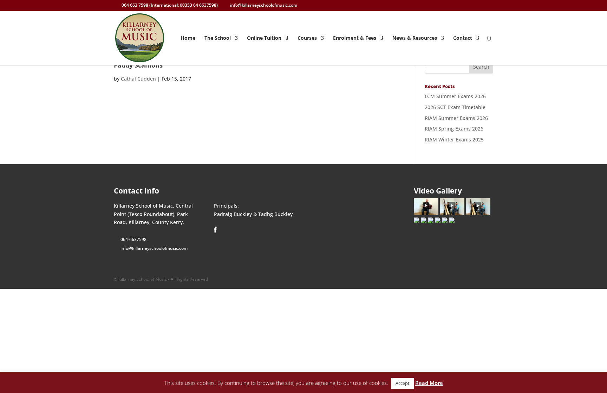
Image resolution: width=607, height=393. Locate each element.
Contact (462, 38)
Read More (429, 382)
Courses (307, 38)
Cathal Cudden (138, 78)
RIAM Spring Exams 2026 (454, 128)
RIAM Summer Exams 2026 (456, 118)
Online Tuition (264, 38)
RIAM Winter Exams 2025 (454, 139)
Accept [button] (403, 383)
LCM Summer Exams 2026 (455, 96)
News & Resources (414, 38)
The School (217, 38)
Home (188, 38)
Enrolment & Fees (354, 38)
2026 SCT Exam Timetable (455, 107)
